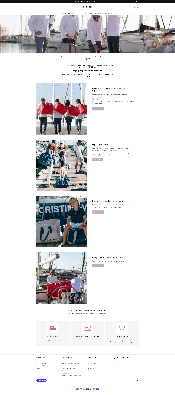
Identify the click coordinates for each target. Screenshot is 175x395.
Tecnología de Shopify (92, 391)
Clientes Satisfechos (41, 366)
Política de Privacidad (93, 363)
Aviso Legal (91, 368)
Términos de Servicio (93, 366)
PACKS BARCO (98, 266)
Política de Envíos (66, 373)
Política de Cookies (93, 370)
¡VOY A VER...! (98, 212)
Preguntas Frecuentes (67, 366)
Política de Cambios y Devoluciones (71, 375)
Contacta (38, 368)
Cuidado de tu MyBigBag (68, 368)
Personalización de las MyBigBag (70, 363)
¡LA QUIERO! (97, 159)
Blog (63, 361)
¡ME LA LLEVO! (98, 109)
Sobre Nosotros (40, 361)
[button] (75, 13)
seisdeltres (84, 391)
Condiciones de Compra (94, 361)
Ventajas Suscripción (41, 363)
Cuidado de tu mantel (68, 370)
